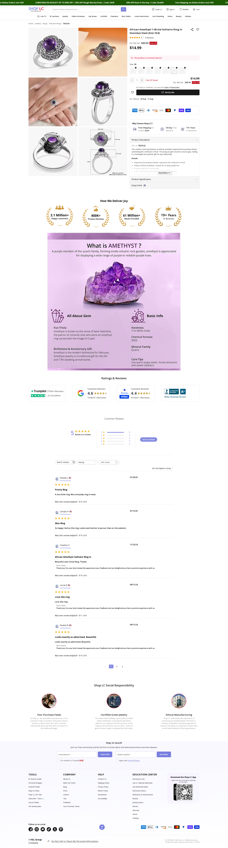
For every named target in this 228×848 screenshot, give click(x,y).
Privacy (137, 760)
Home (135, 814)
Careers (66, 794)
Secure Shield (33, 802)
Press (65, 791)
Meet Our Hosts (69, 783)
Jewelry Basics (138, 802)
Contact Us (102, 779)
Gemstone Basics (139, 791)
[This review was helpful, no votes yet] (80, 501)
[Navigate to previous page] (105, 666)
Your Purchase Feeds (71, 806)
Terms (130, 760)
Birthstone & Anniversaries (143, 794)
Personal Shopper (35, 783)
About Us (66, 779)
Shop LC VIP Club (35, 794)
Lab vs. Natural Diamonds (142, 783)
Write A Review (149, 439)
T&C (65, 798)
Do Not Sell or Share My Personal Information (74, 841)
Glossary (136, 810)
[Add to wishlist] (198, 29)
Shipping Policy (103, 783)
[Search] (123, 9)
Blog (65, 787)
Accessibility (102, 798)
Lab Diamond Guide (140, 787)
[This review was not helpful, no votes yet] (84, 501)
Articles (135, 806)
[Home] (40, 9)
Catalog (135, 818)
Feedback (67, 802)
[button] (133, 70)
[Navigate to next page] (122, 666)
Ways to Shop (33, 791)
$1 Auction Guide (35, 779)
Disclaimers (102, 794)
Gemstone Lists (139, 779)
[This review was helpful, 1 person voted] (80, 615)
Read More (163, 173)
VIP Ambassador (34, 806)
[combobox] (87, 9)
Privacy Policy (103, 787)
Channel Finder (34, 787)
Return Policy (103, 791)
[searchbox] (63, 462)
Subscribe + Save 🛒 (36, 798)
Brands (135, 798)
